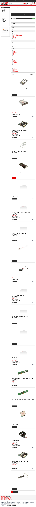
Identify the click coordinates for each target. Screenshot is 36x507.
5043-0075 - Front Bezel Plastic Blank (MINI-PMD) (20, 191)
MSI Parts (3, 21)
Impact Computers (3, 496)
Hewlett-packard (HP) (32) (16, 34)
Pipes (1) (14, 68)
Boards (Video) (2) (15, 52)
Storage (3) (14, 46)
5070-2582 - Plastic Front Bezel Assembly (19, 233)
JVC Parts (3, 19)
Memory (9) (14, 64)
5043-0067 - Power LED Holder (17, 337)
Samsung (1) (14, 38)
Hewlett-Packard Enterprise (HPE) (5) (17, 35)
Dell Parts (3, 11)
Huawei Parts (4, 18)
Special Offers (28, 500)
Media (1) (14, 63)
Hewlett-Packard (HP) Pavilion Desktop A (29, 8)
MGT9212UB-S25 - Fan (16, 440)
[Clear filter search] (34, 21)
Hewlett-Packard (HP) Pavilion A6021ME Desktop (18, 11)
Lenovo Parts (4, 20)
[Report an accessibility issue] (27, 3)
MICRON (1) (14, 37)
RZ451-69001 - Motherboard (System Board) (19, 130)
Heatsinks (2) (14, 60)
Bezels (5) (14, 50)
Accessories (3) (15, 42)
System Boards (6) (15, 71)
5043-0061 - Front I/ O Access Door (18, 295)
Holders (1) (14, 61)
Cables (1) (14, 54)
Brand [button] (12, 31)
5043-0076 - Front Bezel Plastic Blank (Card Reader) (21, 212)
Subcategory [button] (13, 48)
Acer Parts (3, 9)
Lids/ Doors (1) (15, 62)
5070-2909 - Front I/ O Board (17, 482)
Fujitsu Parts (4, 12)
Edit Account (19, 499)
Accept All (13, 505)
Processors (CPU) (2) (15, 69)
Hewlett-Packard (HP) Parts (5, 14)
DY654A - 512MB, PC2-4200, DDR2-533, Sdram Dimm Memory (22, 378)
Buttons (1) (14, 53)
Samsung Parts (4, 25)
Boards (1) (14, 51)
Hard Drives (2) (15, 59)
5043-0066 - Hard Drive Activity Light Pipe (19, 357)
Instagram (33, 498)
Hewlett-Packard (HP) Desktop (23, 7)
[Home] (5, 3)
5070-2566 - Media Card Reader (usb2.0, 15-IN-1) (20, 274)
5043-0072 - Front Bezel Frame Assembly (19, 151)
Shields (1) (14, 70)
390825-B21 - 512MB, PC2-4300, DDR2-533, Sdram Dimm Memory (23, 399)
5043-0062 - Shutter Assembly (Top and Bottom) (20, 316)
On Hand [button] (13, 27)
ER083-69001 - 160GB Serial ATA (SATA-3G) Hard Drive (21, 88)
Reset (33, 18)
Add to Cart (14, 116)
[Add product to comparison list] (32, 95)
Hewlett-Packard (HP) (15, 7)
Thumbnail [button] (13, 23)
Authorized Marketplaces (14, 498)
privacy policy (26, 503)
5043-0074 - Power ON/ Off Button (18, 254)
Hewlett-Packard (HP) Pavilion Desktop (17, 8)
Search (24, 3)
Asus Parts (3, 10)
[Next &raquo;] (17, 492)
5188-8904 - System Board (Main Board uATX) (20, 461)
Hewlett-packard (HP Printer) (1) (17, 33)
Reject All (8, 505)
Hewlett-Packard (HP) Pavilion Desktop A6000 (18, 9)
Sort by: (13, 74)
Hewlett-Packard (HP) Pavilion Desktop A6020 (18, 10)
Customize (3, 505)
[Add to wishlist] (33, 95)
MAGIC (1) (14, 36)
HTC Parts (3, 499)
